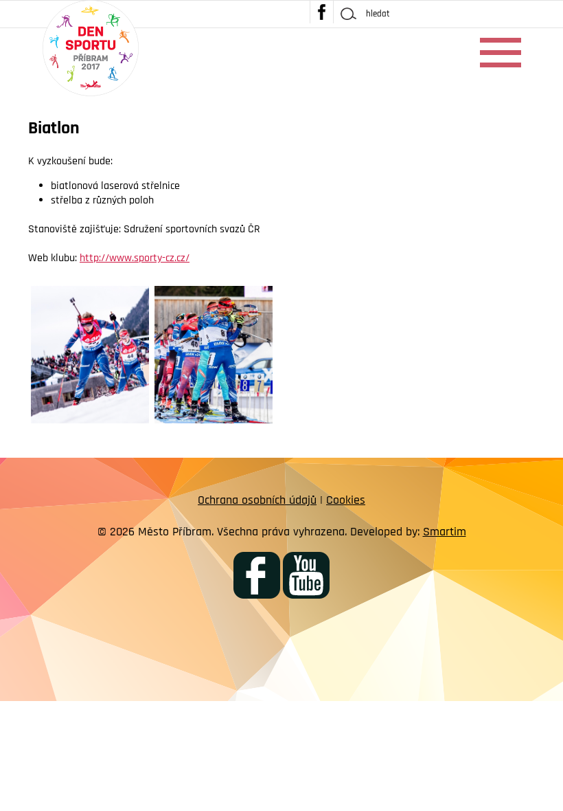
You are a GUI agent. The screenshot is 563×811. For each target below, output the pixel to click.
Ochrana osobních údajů (257, 500)
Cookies (345, 500)
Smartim (444, 532)
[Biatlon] (90, 354)
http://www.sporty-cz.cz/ (134, 258)
